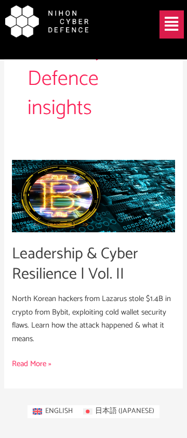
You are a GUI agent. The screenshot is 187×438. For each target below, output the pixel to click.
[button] (171, 24)
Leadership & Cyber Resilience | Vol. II (75, 264)
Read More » (31, 363)
